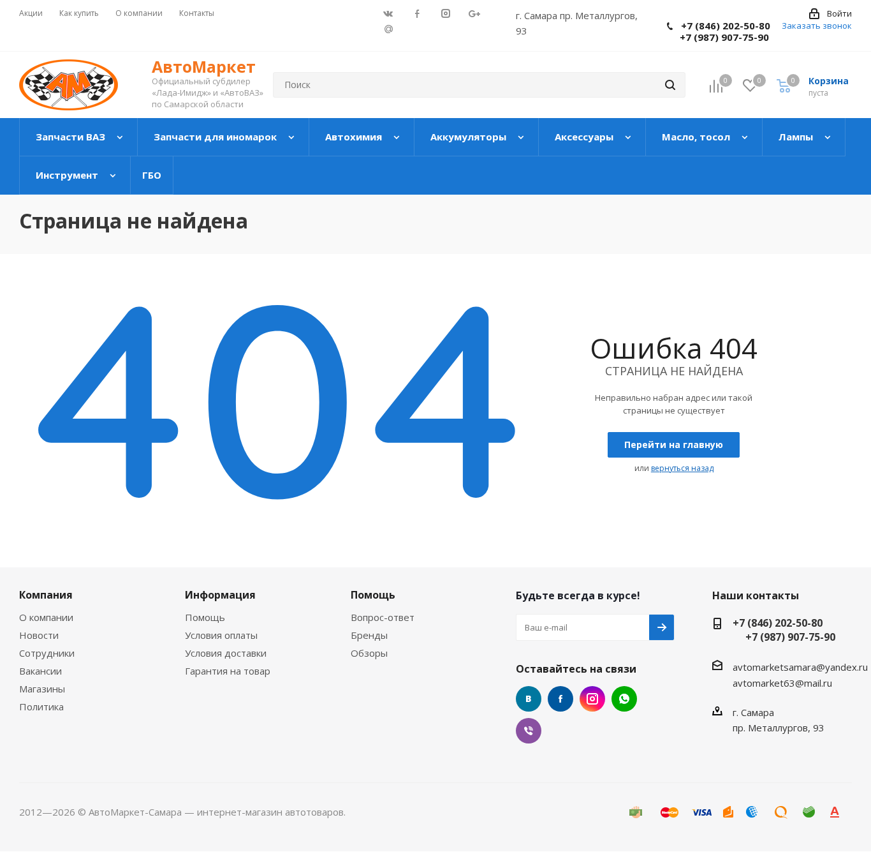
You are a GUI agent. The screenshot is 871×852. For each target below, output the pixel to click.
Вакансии (40, 670)
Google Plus (388, 28)
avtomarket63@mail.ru (782, 682)
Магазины (42, 688)
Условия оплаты (221, 635)
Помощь (205, 617)
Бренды (369, 635)
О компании (46, 617)
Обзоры (369, 652)
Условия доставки (226, 652)
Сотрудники (47, 652)
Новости (39, 635)
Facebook (560, 699)
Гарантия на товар (227, 670)
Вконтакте (528, 699)
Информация (220, 595)
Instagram (592, 699)
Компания (46, 595)
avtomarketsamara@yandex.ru (800, 666)
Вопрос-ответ (382, 617)
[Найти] (670, 85)
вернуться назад (682, 468)
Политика (41, 706)
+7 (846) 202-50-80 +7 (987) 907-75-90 (718, 31)
